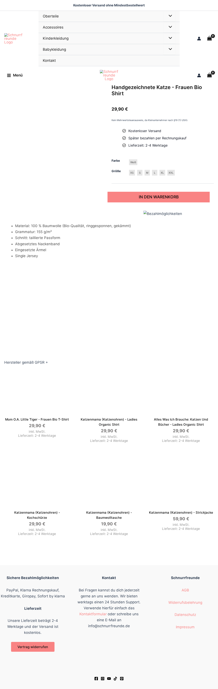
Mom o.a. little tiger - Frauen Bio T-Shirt (37, 419)
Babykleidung (54, 49)
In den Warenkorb (159, 197)
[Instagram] (103, 678)
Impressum (185, 627)
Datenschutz (185, 615)
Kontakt (49, 60)
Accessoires (53, 27)
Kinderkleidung (56, 38)
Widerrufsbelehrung (185, 602)
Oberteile (51, 16)
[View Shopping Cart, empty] (209, 39)
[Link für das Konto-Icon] (199, 38)
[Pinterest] (122, 678)
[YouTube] (109, 678)
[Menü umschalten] (169, 16)
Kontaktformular (93, 614)
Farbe (116, 160)
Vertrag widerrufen (32, 647)
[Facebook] (96, 678)
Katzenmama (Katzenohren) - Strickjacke (181, 512)
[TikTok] (115, 678)
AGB (185, 590)
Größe (116, 171)
